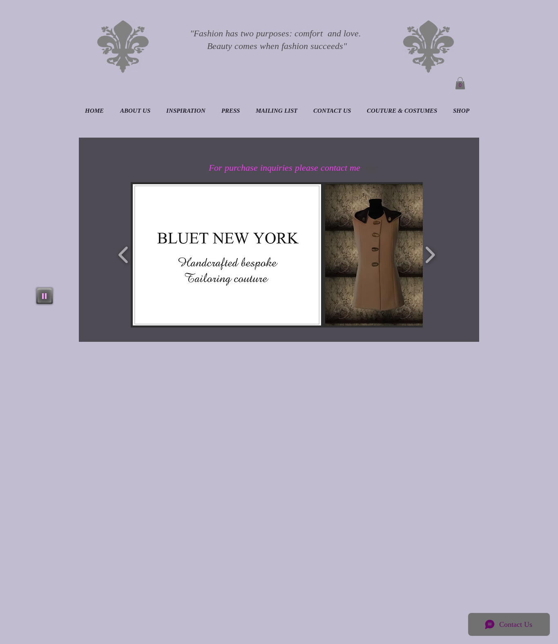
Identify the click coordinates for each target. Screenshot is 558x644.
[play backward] (123, 255)
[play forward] (430, 255)
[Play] (44, 295)
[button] (460, 83)
